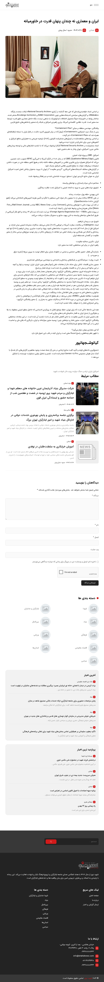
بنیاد (46, 900)
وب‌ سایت (95, 549)
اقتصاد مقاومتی (42, 918)
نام (97, 525)
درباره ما (95, 900)
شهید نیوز (88, 978)
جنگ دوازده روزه (75, 371)
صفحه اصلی (94, 895)
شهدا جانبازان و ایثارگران (38, 895)
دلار (66, 371)
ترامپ (85, 371)
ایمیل (96, 537)
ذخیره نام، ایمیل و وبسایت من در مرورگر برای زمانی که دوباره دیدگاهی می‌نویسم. (64, 561)
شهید (55, 371)
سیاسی (45, 927)
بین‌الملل (44, 904)
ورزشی (45, 913)
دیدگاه (95, 495)
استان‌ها (45, 922)
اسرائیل (96, 371)
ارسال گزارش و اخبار (91, 904)
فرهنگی (45, 909)
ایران (90, 371)
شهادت (61, 371)
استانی (91, 30)
